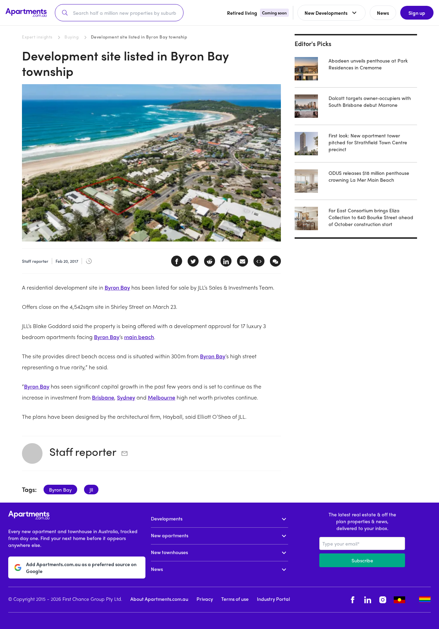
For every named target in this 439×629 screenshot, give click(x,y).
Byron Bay (117, 287)
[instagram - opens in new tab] (383, 599)
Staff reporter (82, 451)
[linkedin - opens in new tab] (368, 599)
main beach (139, 337)
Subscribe (362, 560)
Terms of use (235, 598)
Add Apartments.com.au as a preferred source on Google (81, 567)
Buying (71, 37)
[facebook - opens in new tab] (352, 599)
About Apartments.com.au (159, 598)
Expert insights (37, 37)
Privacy (205, 598)
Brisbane (103, 397)
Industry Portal (273, 598)
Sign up (416, 12)
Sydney (126, 397)
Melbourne (161, 397)
